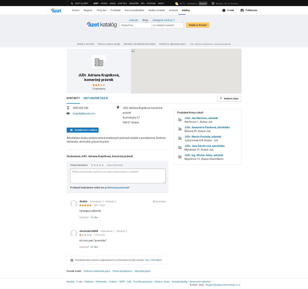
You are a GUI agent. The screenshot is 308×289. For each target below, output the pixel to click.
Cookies (113, 281)
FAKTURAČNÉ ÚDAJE (95, 98)
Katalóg (70, 281)
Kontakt (179, 281)
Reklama (89, 281)
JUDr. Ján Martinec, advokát (201, 118)
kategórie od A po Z (164, 20)
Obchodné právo (142, 271)
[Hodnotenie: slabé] (86, 235)
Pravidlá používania (143, 281)
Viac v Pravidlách (153, 260)
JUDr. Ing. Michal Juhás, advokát (203, 155)
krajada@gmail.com (84, 113)
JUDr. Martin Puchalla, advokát (202, 136)
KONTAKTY (73, 98)
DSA (129, 281)
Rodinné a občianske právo (97, 271)
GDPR (122, 281)
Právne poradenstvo (122, 271)
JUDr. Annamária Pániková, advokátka (207, 127)
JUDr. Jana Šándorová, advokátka (204, 145)
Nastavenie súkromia (200, 281)
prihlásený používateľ (117, 187)
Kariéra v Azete (162, 281)
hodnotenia (98, 89)
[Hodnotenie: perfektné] (86, 205)
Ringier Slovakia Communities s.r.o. (223, 285)
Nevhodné (161, 201)
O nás (79, 281)
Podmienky (101, 281)
